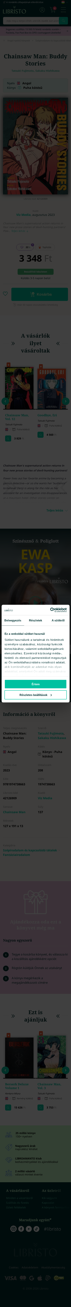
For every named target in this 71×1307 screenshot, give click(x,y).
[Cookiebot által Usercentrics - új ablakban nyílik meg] (50, 609)
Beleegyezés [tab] (12, 620)
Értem (36, 684)
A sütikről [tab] (58, 620)
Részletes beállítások (33, 694)
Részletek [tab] (35, 620)
